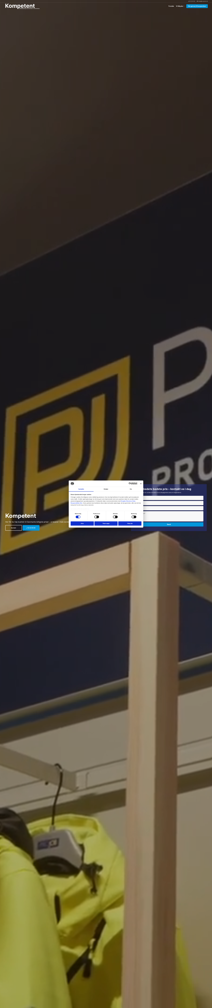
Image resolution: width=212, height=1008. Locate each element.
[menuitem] (191, 1)
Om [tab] (131, 489)
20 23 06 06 (192, 1)
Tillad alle (130, 523)
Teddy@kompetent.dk (203, 1)
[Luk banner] (140, 483)
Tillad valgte (106, 523)
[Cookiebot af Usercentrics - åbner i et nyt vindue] (130, 483)
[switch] (96, 517)
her (88, 509)
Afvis (82, 523)
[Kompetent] (22, 6)
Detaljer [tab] (106, 489)
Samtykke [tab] (81, 489)
